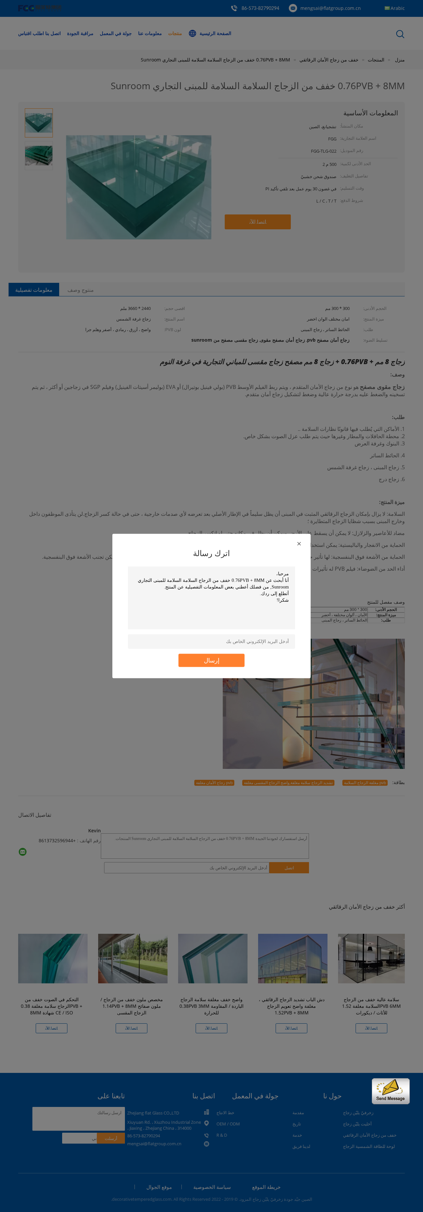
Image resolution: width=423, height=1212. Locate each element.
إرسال (211, 660)
